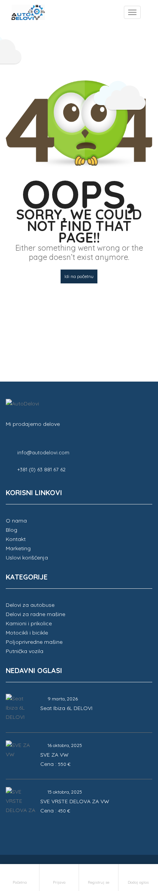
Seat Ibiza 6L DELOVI (66, 708)
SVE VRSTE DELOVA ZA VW (74, 801)
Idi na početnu (79, 276)
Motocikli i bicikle (27, 632)
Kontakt (16, 539)
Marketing (18, 548)
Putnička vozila (24, 651)
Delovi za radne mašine (35, 614)
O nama (16, 520)
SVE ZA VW (54, 754)
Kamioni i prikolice (29, 623)
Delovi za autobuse (30, 604)
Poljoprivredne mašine (34, 641)
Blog (11, 529)
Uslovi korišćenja (27, 557)
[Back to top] (133, 842)
